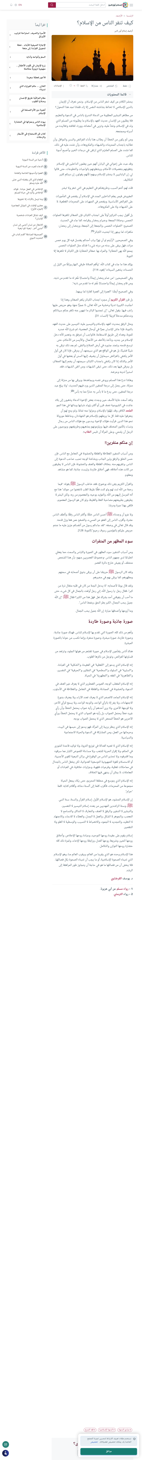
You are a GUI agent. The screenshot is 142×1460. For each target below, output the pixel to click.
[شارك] (5, 1444)
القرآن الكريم (118, 299)
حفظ (125, 86)
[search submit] (52, 5)
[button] (78, 86)
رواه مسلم (122, 889)
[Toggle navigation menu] (131, 5)
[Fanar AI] (5, 1453)
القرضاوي (116, 878)
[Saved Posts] (11, 5)
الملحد (129, 410)
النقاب (87, 432)
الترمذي (118, 894)
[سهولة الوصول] (15, 5)
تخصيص (94, 1442)
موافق (109, 1451)
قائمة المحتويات (116, 94)
